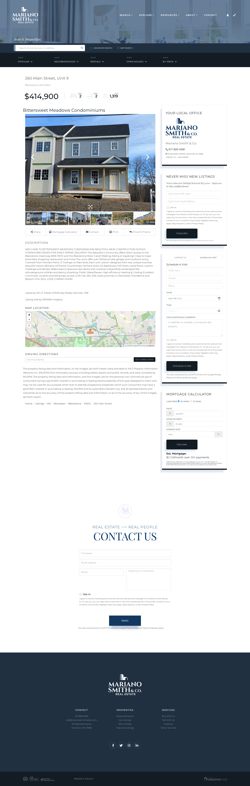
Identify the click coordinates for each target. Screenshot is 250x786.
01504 (87, 403)
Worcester (59, 403)
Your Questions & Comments (180, 317)
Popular (23, 61)
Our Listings (125, 720)
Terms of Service (183, 378)
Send (125, 620)
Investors (168, 724)
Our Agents (183, 157)
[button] (82, 48)
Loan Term (171, 401)
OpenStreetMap (139, 346)
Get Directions (144, 359)
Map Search (126, 48)
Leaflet (127, 346)
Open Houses (135, 61)
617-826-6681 (177, 149)
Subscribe (182, 233)
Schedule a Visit (208, 257)
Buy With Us (168, 716)
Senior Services (168, 728)
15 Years (197, 401)
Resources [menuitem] (169, 15)
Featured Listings (125, 728)
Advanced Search (103, 48)
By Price (168, 61)
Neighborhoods (64, 61)
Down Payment (174, 419)
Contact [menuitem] (210, 15)
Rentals (95, 61)
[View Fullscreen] (29, 325)
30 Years (184, 401)
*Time (168, 305)
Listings (39, 403)
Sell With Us (168, 720)
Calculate (182, 444)
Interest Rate (173, 429)
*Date (169, 293)
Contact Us (171, 157)
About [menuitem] (190, 15)
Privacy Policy (197, 223)
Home (28, 403)
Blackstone (74, 403)
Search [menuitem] (125, 15)
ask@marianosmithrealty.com (81, 720)
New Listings (125, 724)
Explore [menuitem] (145, 15)
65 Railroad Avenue (81, 726)
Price (169, 409)
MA (49, 403)
